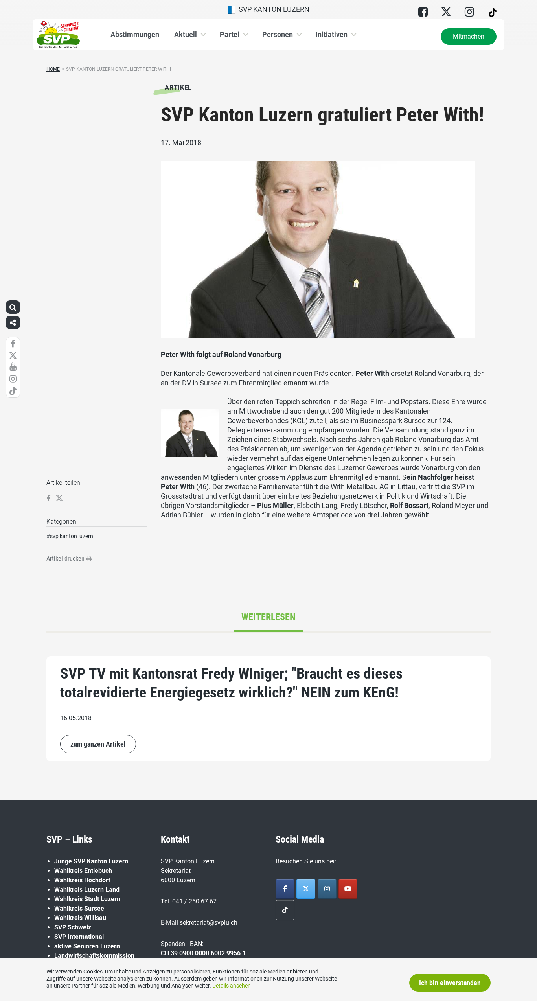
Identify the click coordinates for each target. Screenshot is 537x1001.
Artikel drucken (66, 558)
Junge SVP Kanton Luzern (91, 861)
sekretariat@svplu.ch (208, 922)
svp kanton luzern (71, 536)
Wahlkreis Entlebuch (83, 870)
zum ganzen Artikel (98, 744)
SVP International (79, 936)
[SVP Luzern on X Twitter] (305, 889)
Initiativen (332, 34)
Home (53, 69)
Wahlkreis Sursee (79, 908)
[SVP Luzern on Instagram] (327, 889)
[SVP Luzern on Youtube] (347, 889)
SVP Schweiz (72, 927)
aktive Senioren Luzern (87, 946)
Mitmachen (468, 36)
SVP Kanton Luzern (272, 9)
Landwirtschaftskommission (94, 955)
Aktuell (185, 34)
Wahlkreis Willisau (80, 918)
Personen (277, 34)
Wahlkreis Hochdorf (82, 880)
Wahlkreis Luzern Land (87, 889)
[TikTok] (285, 910)
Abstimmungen (134, 34)
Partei (229, 34)
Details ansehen (231, 986)
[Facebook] (285, 889)
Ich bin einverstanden (450, 983)
